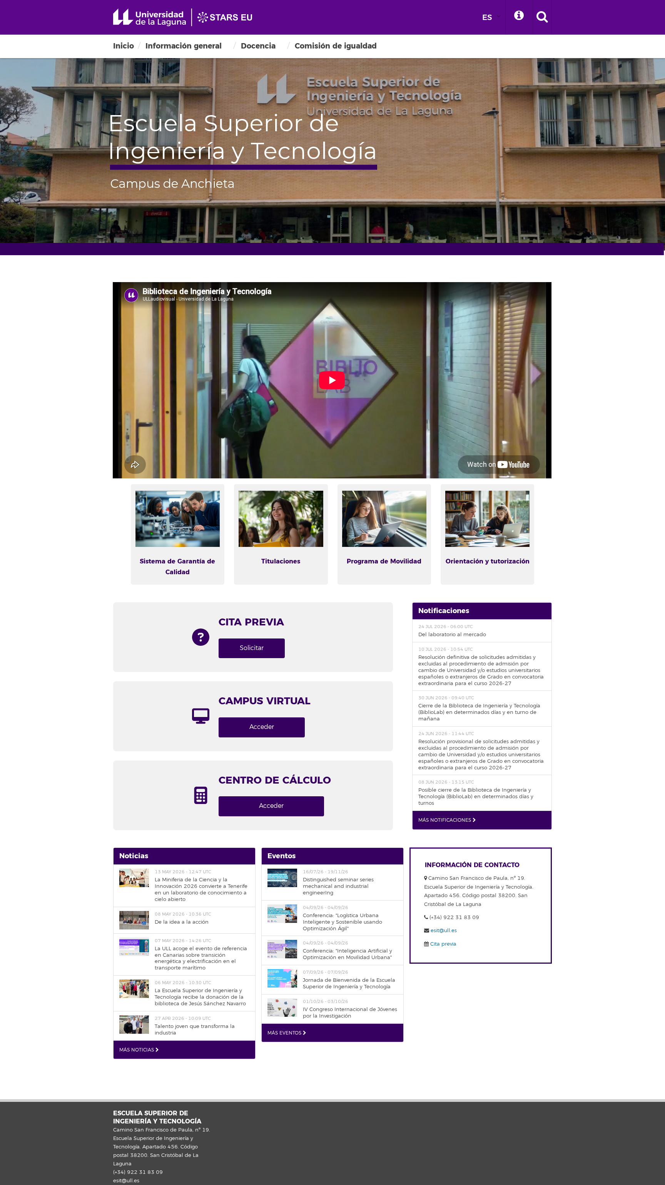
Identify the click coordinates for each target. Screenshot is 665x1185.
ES (487, 17)
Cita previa (442, 944)
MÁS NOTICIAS (137, 1050)
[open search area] (542, 17)
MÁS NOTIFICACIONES (445, 820)
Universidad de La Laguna (186, 17)
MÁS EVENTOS (285, 1033)
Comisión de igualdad (336, 46)
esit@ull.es (443, 931)
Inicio (123, 46)
